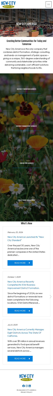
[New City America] (8, 7)
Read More (20, 263)
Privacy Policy (26, 392)
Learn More (26, 96)
